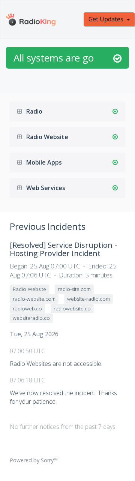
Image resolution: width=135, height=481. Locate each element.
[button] (21, 111)
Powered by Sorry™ (34, 460)
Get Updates (106, 19)
